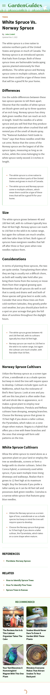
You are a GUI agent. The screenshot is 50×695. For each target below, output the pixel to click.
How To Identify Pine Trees (19, 585)
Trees (5, 17)
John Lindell (10, 34)
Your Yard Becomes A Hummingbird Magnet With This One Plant (13, 672)
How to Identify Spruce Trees (20, 580)
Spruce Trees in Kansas (17, 590)
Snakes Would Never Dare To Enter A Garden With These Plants (36, 634)
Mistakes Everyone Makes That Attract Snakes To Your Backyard (35, 672)
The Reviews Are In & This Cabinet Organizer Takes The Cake (13, 634)
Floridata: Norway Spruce (18, 561)
